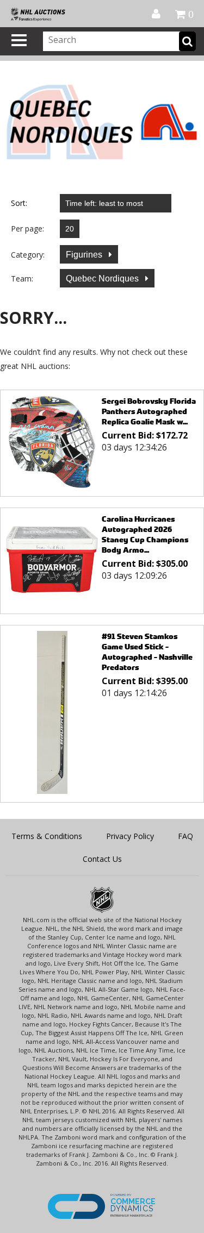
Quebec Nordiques (103, 278)
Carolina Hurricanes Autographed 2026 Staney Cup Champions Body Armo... (145, 534)
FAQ (185, 836)
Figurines (85, 254)
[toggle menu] (19, 40)
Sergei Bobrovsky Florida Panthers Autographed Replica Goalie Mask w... (149, 411)
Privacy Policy (130, 836)
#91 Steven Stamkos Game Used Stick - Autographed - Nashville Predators (147, 651)
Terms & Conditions (46, 836)
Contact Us (102, 859)
